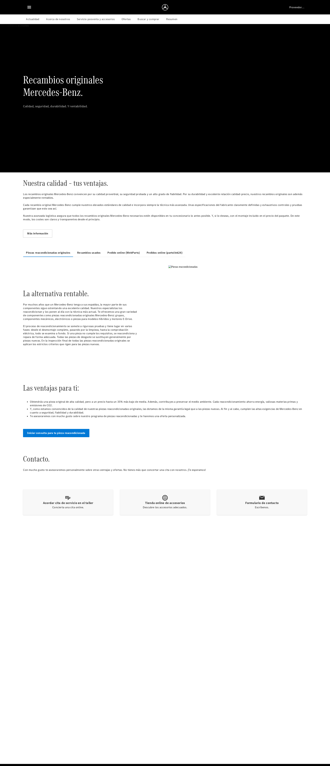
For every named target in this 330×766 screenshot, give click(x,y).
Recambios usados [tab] (89, 252)
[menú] (29, 7)
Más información (37, 233)
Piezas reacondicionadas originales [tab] (48, 252)
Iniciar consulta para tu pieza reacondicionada (56, 433)
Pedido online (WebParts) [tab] (123, 252)
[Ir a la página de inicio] (165, 7)
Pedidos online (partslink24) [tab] (164, 252)
